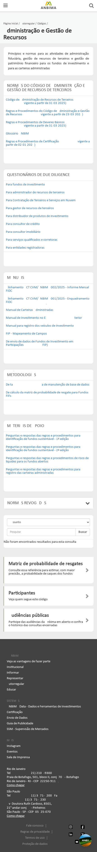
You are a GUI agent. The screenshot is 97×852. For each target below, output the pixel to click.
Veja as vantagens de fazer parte (28, 661)
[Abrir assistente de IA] (85, 840)
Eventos (12, 751)
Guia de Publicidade (20, 723)
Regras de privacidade (35, 832)
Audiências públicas (29, 615)
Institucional (15, 667)
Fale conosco (35, 825)
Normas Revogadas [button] (26, 503)
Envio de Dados (17, 718)
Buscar (83, 532)
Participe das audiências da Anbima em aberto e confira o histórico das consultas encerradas (46, 623)
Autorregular (15, 684)
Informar (13, 672)
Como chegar (16, 785)
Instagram (14, 746)
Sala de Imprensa (18, 757)
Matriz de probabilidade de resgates (46, 563)
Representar (15, 678)
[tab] (48, 503)
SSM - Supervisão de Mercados (27, 729)
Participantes (22, 593)
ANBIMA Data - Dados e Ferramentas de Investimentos (44, 706)
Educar (11, 689)
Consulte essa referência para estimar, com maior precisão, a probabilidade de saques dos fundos (42, 572)
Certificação (15, 712)
